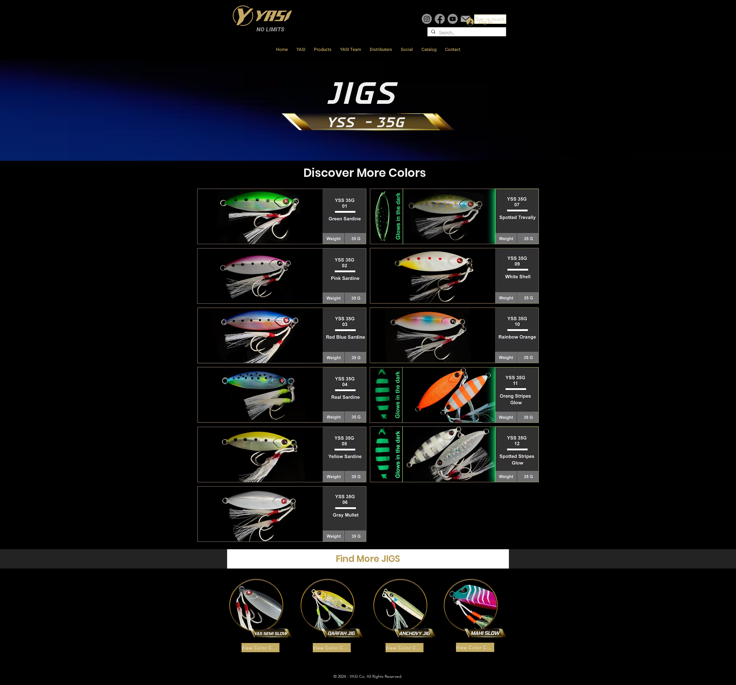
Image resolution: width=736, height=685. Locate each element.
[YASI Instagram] (427, 19)
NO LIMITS (270, 29)
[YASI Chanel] (453, 19)
